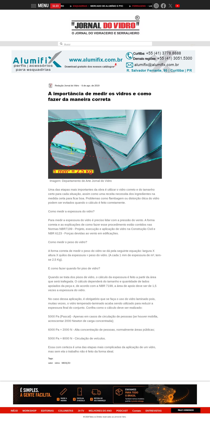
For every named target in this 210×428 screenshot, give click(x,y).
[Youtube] (177, 5)
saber (50, 363)
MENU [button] (43, 5)
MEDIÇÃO (66, 363)
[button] (33, 6)
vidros (57, 363)
